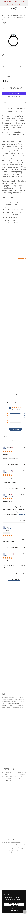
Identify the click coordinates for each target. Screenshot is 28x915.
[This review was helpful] (20, 521)
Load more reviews (14, 579)
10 (8, 70)
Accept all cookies (14, 904)
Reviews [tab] (11, 395)
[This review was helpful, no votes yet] (20, 465)
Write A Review (15, 429)
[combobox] (18, 441)
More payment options (14, 96)
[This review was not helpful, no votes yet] (23, 465)
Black (7, 81)
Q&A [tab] (17, 395)
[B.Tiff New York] (14, 8)
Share (4, 103)
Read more (22, 514)
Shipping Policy (7, 780)
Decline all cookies (14, 909)
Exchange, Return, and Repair (12, 852)
